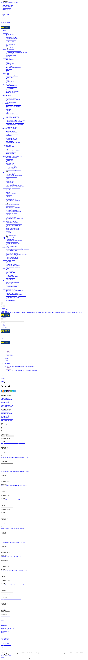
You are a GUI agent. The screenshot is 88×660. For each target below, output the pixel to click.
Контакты (5, 16)
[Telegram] (15, 391)
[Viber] (9, 391)
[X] (7, 391)
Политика (3, 632)
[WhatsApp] (11, 391)
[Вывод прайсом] (2, 437)
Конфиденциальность (6, 655)
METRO (3, 620)
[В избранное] (1, 451)
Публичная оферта (5, 629)
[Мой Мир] (5, 391)
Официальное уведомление (7, 628)
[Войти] (1, 335)
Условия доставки (7, 6)
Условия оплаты (7, 8)
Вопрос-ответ (6, 9)
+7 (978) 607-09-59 (5, 22)
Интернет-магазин (5, 616)
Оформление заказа (8, 5)
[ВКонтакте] (1, 391)
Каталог (3, 618)
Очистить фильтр (10, 435)
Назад (8, 351)
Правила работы (5, 631)
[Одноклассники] (3, 391)
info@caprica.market (6, 645)
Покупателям (4, 634)
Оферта (2, 657)
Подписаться (4, 614)
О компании (6, 14)
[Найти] (4, 306)
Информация (4, 625)
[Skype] (13, 391)
